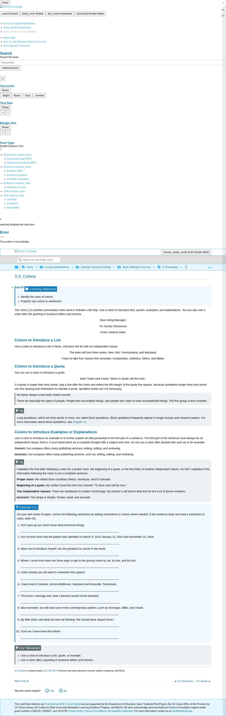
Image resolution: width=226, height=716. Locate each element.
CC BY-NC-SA (52, 670)
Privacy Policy (76, 711)
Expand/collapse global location (209, 266)
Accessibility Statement (120, 711)
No (65, 691)
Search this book (9, 57)
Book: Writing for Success (136, 267)
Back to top (20, 681)
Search (20, 260)
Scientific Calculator (18, 179)
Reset (5, 90)
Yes (52, 691)
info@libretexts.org (181, 711)
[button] (12, 203)
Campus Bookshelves (57, 267)
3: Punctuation (170, 267)
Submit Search (10, 68)
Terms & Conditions (95, 711)
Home (30, 267)
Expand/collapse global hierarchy (18, 267)
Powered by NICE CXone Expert (63, 704)
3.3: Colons (20, 670)
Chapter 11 (79, 422)
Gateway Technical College (95, 267)
